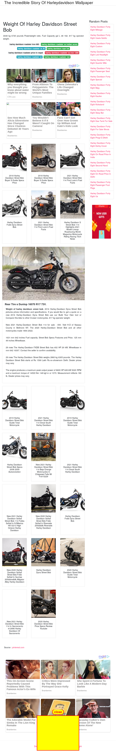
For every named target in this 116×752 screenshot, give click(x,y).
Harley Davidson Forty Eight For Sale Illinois (100, 128)
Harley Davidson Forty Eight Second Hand (100, 164)
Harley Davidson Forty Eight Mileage (100, 28)
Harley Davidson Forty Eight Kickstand (100, 103)
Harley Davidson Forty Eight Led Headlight (100, 53)
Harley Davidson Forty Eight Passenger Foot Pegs (100, 185)
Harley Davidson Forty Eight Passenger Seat (100, 70)
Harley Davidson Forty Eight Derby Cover (100, 144)
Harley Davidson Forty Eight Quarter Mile (100, 61)
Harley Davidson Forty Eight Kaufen (100, 94)
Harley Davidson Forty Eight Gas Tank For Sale (101, 119)
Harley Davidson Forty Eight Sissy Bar (100, 111)
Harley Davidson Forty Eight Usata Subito (100, 36)
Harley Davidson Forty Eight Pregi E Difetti (100, 136)
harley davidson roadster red (57, 57)
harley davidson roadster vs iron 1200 (62, 52)
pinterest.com (18, 647)
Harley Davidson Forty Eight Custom (100, 45)
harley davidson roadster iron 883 (24, 44)
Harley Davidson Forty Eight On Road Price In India (100, 154)
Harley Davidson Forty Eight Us (100, 195)
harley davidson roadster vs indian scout (59, 44)
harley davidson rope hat (58, 48)
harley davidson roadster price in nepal (25, 52)
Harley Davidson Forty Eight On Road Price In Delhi (100, 173)
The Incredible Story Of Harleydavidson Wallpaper (48, 2)
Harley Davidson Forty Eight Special (100, 78)
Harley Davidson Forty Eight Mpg (100, 86)
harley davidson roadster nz (29, 57)
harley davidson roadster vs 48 (31, 48)
